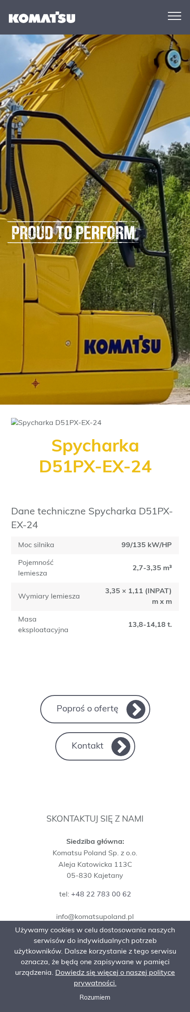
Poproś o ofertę (87, 709)
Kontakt (87, 746)
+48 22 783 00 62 (101, 894)
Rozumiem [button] (95, 998)
